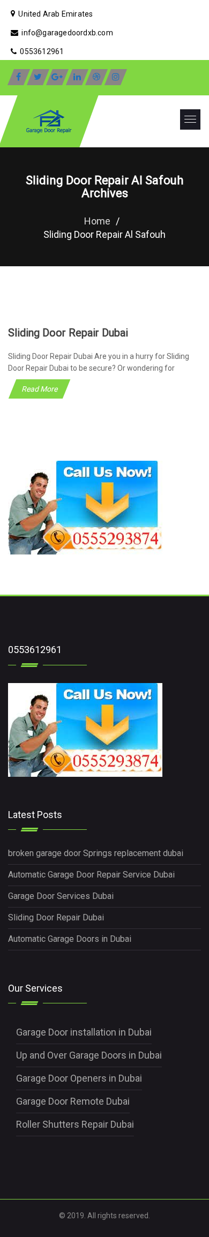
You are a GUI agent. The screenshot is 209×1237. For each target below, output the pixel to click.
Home (97, 221)
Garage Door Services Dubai (61, 896)
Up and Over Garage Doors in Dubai (89, 1055)
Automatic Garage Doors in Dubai (69, 939)
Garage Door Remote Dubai (73, 1101)
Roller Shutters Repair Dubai (75, 1124)
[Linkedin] (77, 77)
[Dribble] (96, 77)
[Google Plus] (57, 77)
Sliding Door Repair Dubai (68, 332)
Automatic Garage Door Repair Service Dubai (91, 874)
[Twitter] (38, 77)
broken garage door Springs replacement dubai (95, 853)
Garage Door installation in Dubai (84, 1032)
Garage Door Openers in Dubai (79, 1078)
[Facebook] (19, 77)
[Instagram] (115, 77)
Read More (39, 389)
